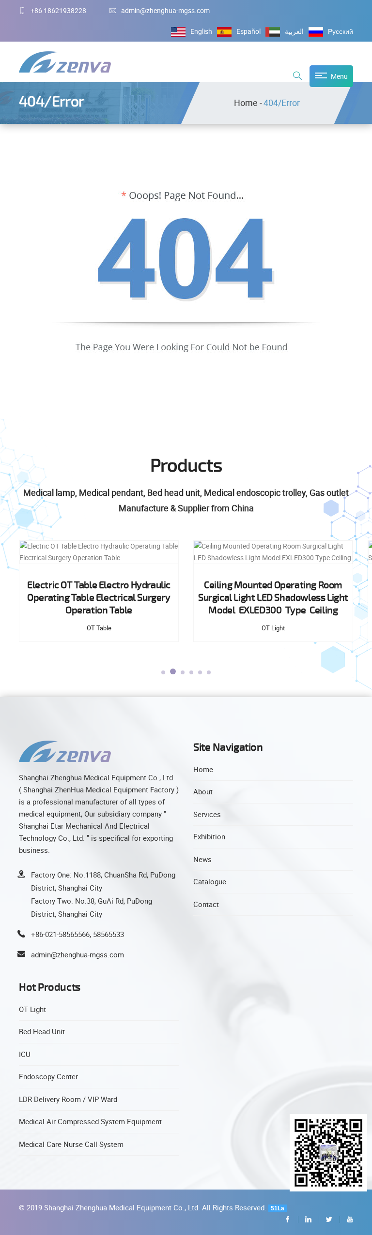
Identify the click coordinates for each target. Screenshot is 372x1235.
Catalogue (209, 881)
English (201, 31)
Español (248, 31)
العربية (294, 31)
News (202, 859)
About (203, 791)
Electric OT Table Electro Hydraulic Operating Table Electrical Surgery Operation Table (99, 597)
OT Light (32, 1009)
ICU (25, 1054)
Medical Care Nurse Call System (71, 1144)
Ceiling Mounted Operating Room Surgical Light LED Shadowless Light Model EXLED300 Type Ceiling (275, 597)
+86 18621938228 (58, 10)
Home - (248, 102)
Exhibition (209, 836)
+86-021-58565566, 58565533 (77, 934)
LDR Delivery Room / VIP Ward (68, 1099)
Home (203, 769)
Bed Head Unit (42, 1031)
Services (207, 814)
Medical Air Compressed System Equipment (90, 1121)
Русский (340, 31)
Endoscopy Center (48, 1076)
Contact (206, 904)
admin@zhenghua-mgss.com (165, 10)
